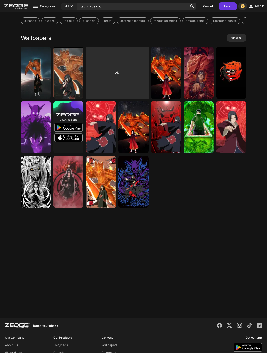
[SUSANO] (68, 73)
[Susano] (166, 73)
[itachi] (166, 127)
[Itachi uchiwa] (133, 127)
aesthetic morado (132, 20)
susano (50, 20)
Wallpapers (109, 345)
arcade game (195, 20)
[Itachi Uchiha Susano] (101, 182)
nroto (107, 20)
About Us (11, 345)
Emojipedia (61, 345)
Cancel (208, 6)
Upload (228, 6)
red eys (68, 20)
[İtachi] (101, 127)
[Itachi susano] (36, 73)
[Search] (192, 6)
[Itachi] (199, 73)
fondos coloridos (165, 20)
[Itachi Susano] (36, 182)
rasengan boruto (225, 20)
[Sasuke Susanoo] (36, 127)
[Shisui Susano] (199, 127)
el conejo (89, 20)
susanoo (30, 20)
